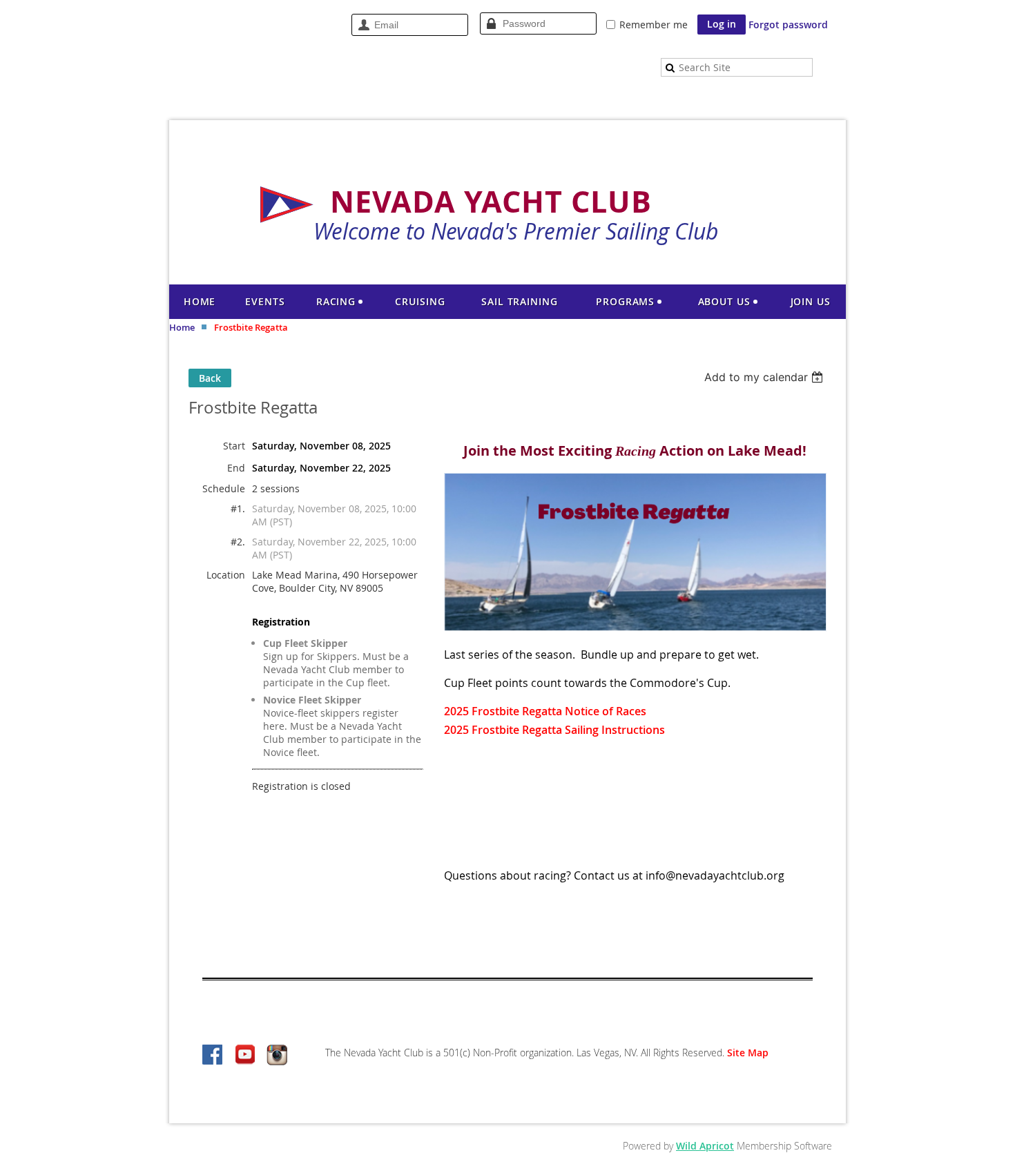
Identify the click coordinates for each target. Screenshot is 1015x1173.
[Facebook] (213, 1056)
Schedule (223, 488)
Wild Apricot (705, 1145)
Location (225, 574)
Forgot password (788, 24)
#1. (238, 508)
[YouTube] (245, 1056)
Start (234, 445)
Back (210, 378)
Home (182, 327)
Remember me (653, 24)
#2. (238, 541)
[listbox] (765, 377)
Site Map (747, 1052)
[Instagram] (277, 1056)
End (236, 467)
